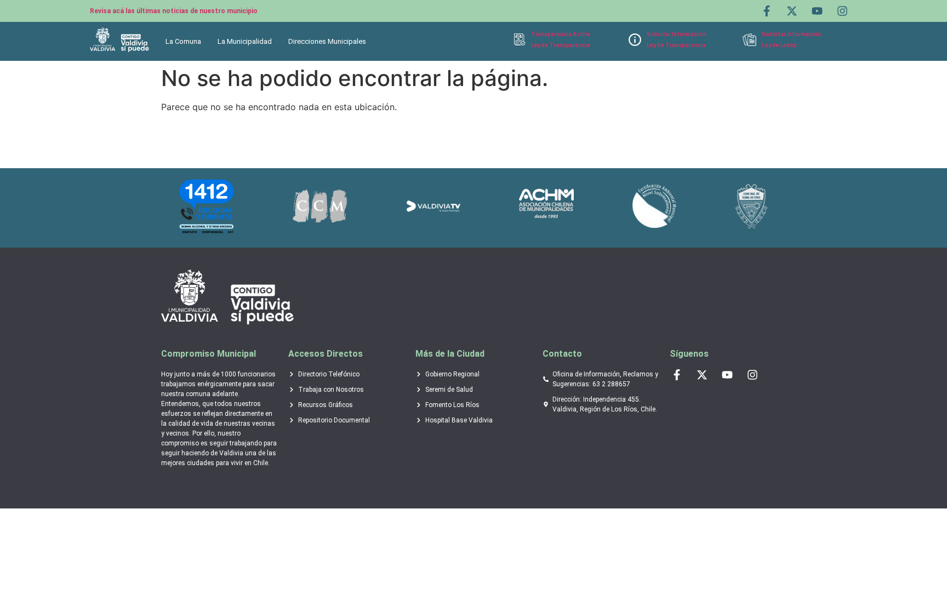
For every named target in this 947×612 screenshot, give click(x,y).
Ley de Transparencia (560, 45)
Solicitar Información (676, 34)
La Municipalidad (245, 41)
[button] (186, 41)
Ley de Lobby (779, 45)
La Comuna (183, 41)
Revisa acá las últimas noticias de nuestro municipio (174, 11)
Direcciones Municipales (327, 41)
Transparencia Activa (560, 34)
